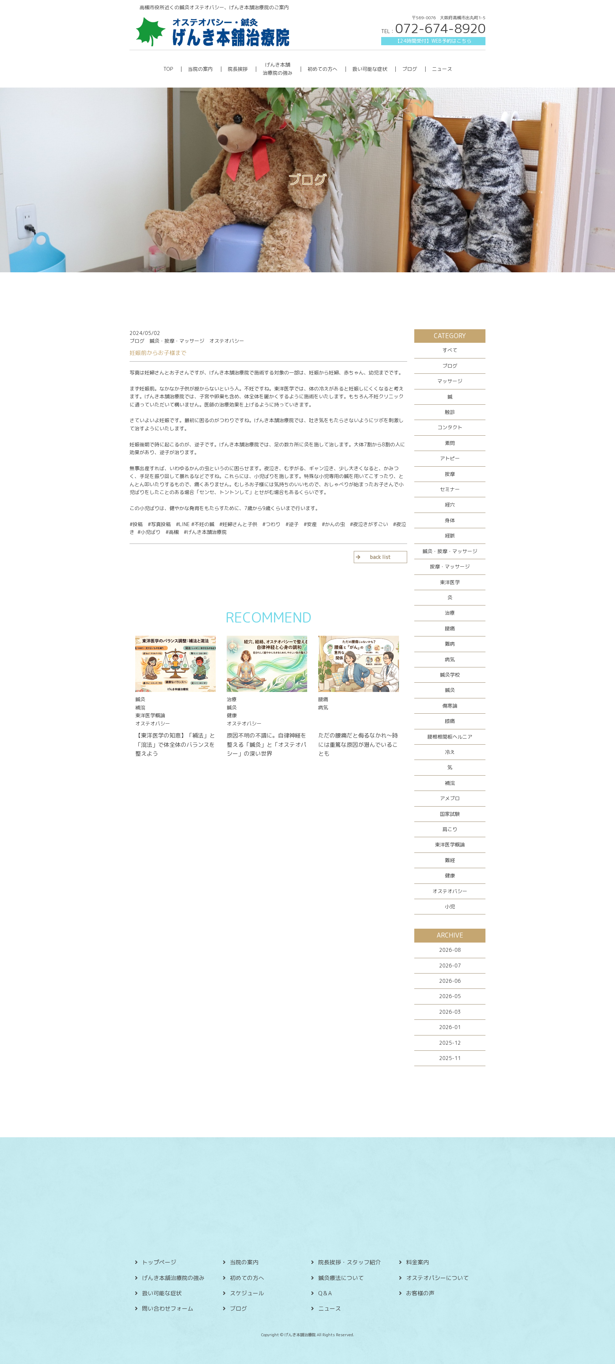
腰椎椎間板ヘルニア (449, 736)
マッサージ (449, 381)
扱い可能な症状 (369, 68)
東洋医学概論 (450, 844)
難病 (450, 643)
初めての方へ (322, 68)
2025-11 (450, 1058)
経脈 (450, 535)
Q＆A (325, 1293)
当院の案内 (200, 68)
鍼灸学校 (450, 674)
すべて (449, 350)
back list (380, 557)
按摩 (450, 474)
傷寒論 (449, 705)
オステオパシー (449, 891)
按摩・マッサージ (450, 566)
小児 (450, 906)
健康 (450, 875)
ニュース (442, 68)
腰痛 (450, 628)
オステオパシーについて (437, 1278)
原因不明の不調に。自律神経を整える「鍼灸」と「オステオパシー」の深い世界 (266, 744)
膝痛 (450, 721)
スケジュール (247, 1293)
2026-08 (450, 949)
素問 (450, 443)
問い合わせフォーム (167, 1308)
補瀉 (450, 783)
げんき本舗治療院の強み (173, 1278)
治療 (450, 612)
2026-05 (450, 996)
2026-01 (450, 1027)
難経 (450, 860)
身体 (450, 520)
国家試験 (450, 813)
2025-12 (450, 1042)
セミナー (450, 489)
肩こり (449, 829)
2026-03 (450, 1011)
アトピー (450, 458)
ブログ (409, 68)
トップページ (159, 1262)
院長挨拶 (238, 68)
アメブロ (450, 798)
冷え (450, 752)
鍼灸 (450, 690)
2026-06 (450, 980)
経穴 (450, 504)
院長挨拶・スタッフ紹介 (349, 1262)
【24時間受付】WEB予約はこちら (433, 40)
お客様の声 (420, 1293)
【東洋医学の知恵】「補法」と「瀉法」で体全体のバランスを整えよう (175, 744)
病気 (450, 659)
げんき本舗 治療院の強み (278, 68)
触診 (450, 412)
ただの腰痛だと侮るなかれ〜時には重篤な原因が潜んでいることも (358, 744)
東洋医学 (450, 582)
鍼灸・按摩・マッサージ (449, 551)
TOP (168, 68)
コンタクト (449, 427)
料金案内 (417, 1262)
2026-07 (450, 965)
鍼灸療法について (341, 1278)
